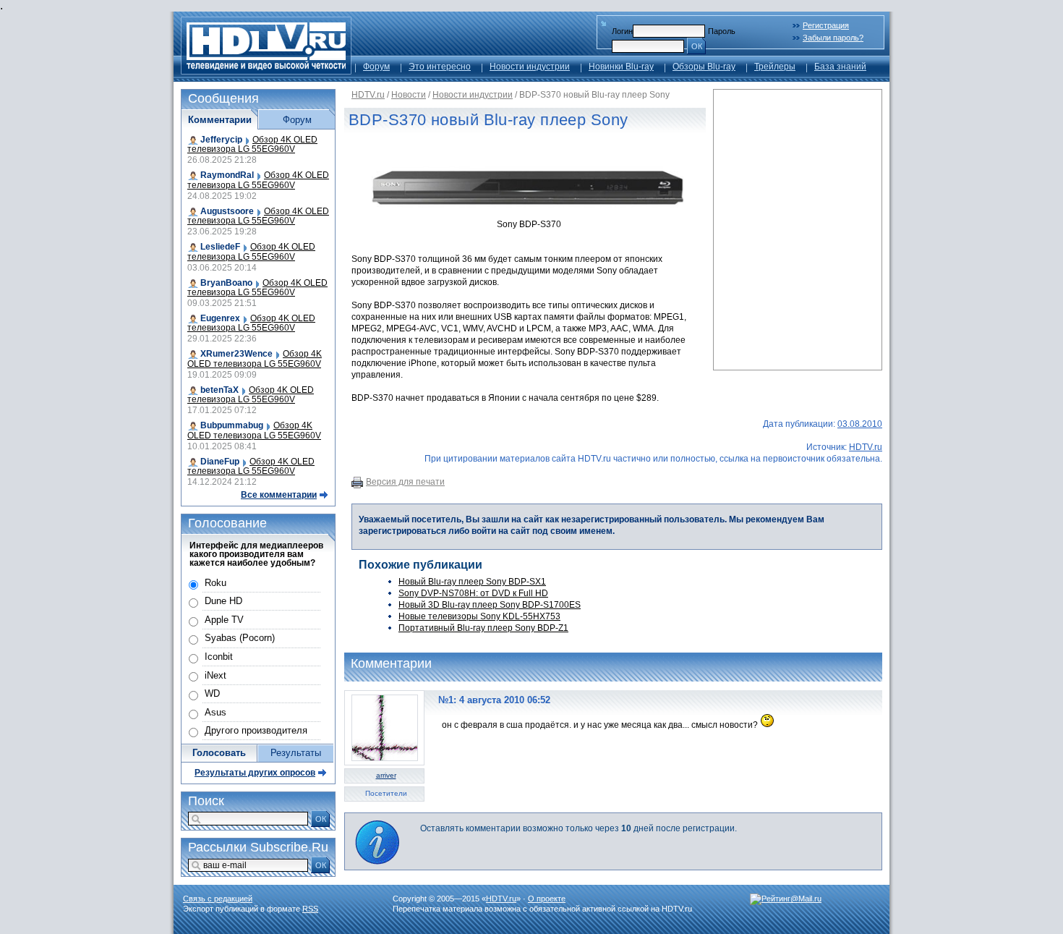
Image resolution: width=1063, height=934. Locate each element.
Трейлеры (774, 66)
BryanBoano (226, 283)
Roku (215, 582)
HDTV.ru (368, 95)
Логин (622, 31)
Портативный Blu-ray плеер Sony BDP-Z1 (483, 628)
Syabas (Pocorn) (240, 637)
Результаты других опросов (255, 773)
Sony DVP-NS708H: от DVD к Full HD (473, 593)
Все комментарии (279, 495)
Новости (408, 95)
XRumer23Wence (236, 354)
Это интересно (440, 66)
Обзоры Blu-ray (704, 66)
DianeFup (219, 462)
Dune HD (223, 600)
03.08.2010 (859, 424)
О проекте (546, 898)
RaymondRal (227, 175)
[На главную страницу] (266, 70)
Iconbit (219, 656)
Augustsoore (227, 211)
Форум (376, 66)
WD (212, 693)
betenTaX (219, 390)
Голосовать (219, 752)
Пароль (721, 31)
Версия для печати (405, 482)
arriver (386, 775)
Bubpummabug (231, 425)
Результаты (295, 752)
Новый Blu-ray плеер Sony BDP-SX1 (472, 582)
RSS (310, 908)
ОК (696, 46)
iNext (215, 675)
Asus (215, 712)
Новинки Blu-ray (621, 66)
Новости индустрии (530, 66)
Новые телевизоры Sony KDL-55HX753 (479, 616)
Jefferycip (221, 140)
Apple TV (224, 619)
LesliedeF (220, 247)
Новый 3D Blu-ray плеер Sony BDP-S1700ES (489, 605)
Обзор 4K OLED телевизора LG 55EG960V (252, 144)
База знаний (840, 66)
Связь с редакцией (217, 898)
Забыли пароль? (833, 37)
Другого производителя (256, 730)
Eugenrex (220, 318)
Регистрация (826, 25)
